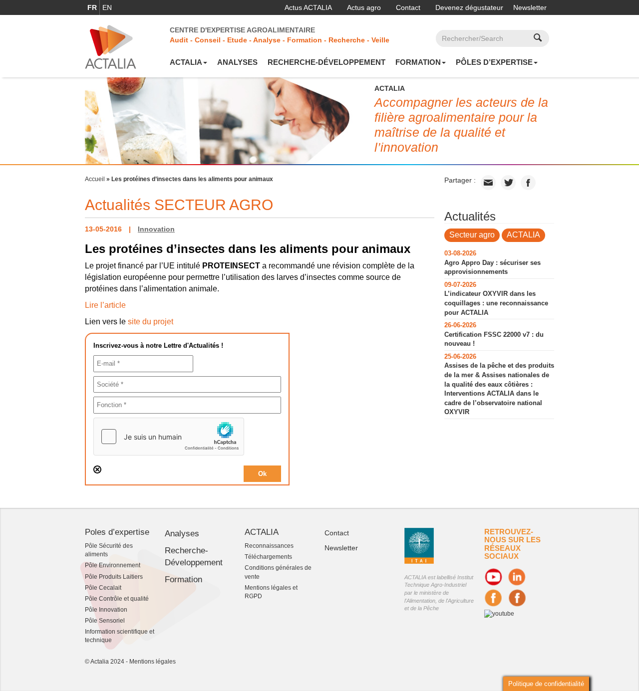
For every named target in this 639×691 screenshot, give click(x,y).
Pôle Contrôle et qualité (117, 598)
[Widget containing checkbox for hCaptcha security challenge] (168, 437)
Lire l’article (105, 305)
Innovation (156, 229)
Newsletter (530, 7)
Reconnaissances (269, 545)
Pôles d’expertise (494, 62)
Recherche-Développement (326, 62)
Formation (418, 62)
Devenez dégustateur (469, 7)
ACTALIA (186, 62)
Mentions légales (152, 661)
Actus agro (364, 7)
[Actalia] (110, 46)
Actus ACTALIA (308, 7)
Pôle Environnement (112, 565)
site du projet (150, 321)
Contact (408, 7)
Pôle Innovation (106, 609)
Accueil (95, 179)
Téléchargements (268, 556)
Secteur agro (472, 234)
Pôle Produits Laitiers (114, 576)
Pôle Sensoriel (105, 620)
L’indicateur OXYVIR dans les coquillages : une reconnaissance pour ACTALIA (496, 303)
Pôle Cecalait (103, 587)
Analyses (237, 62)
